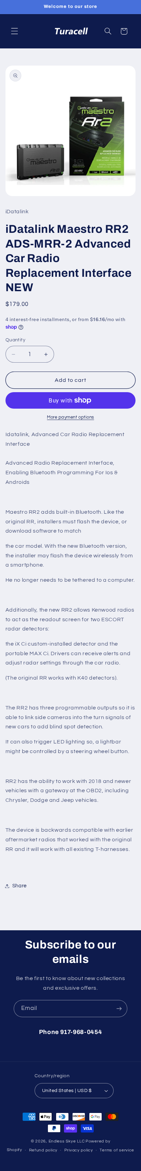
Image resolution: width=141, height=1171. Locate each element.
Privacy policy (78, 1150)
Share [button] (19, 885)
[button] (14, 31)
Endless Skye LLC (67, 1141)
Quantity (15, 340)
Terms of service (117, 1150)
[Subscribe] (119, 1008)
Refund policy (43, 1150)
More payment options (70, 417)
